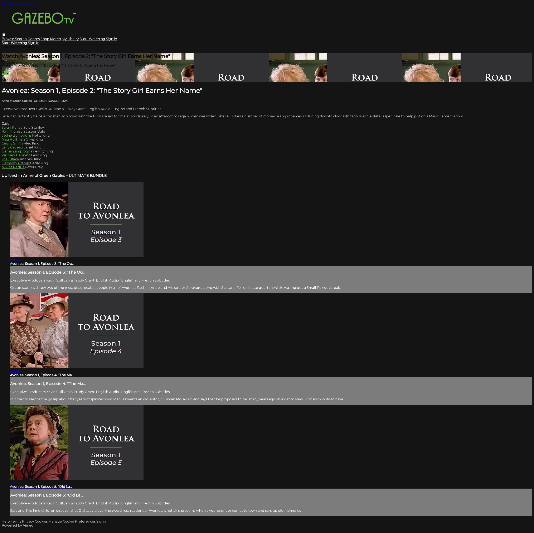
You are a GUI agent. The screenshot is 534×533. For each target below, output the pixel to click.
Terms (16, 521)
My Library (70, 39)
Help (6, 521)
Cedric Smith (13, 143)
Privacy (28, 521)
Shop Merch (50, 39)
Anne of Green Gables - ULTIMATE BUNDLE (31, 100)
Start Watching (93, 39)
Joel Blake (11, 159)
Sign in (111, 39)
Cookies (41, 521)
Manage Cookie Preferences (72, 521)
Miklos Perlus (13, 167)
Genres (34, 39)
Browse (8, 39)
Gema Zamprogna (17, 151)
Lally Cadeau (13, 147)
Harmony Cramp (16, 163)
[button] (4, 34)
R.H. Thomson (14, 131)
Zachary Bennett (16, 155)
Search (21, 39)
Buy (5, 73)
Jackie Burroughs (17, 135)
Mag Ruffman (14, 139)
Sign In (33, 43)
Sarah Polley (12, 127)
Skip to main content (19, 4)
